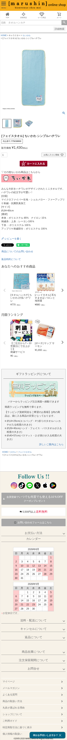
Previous (4, 290)
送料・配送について (33, 620)
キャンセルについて (33, 628)
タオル (13, 452)
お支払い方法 (33, 533)
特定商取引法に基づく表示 (17, 727)
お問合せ (33, 668)
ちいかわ (26, 35)
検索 (64, 22)
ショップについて (12, 714)
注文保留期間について (33, 660)
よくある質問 (10, 694)
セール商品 (42, 17)
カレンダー (33, 538)
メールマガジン (11, 688)
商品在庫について (33, 651)
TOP (7, 17)
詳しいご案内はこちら (51, 444)
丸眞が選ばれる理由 (14, 707)
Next (62, 290)
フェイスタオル (25, 452)
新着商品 (23, 17)
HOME (4, 35)
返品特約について (11, 259)
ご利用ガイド (10, 720)
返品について (33, 637)
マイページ (9, 681)
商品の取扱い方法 (12, 701)
